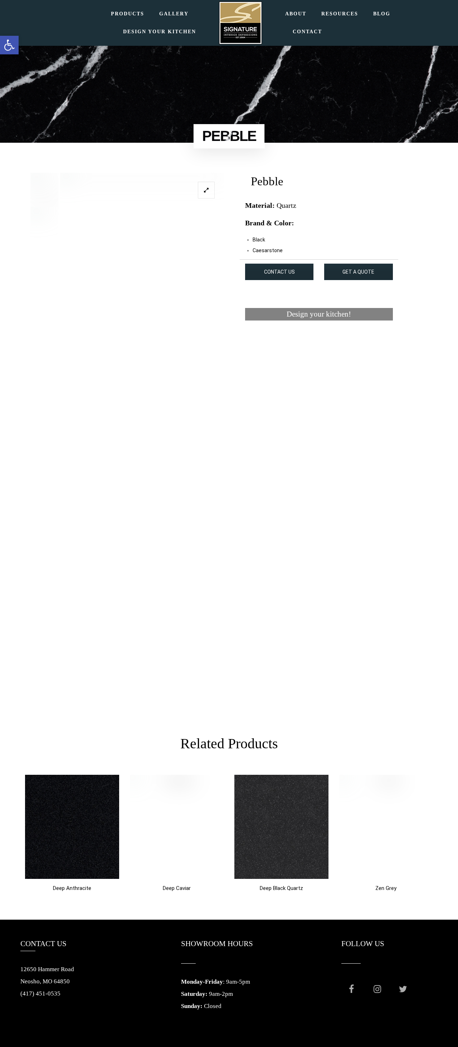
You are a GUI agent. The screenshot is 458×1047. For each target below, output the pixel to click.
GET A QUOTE (358, 272)
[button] (9, 45)
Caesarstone (268, 250)
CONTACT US (279, 272)
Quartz (286, 205)
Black (259, 240)
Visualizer (319, 341)
